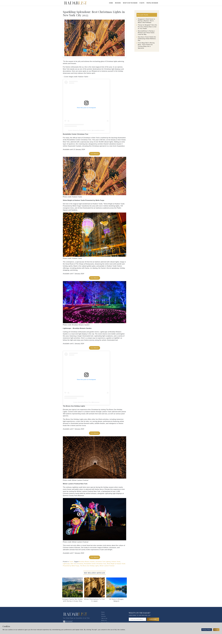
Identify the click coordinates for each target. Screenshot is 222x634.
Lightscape (66, 563)
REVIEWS (118, 3)
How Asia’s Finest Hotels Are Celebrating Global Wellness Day (147, 38)
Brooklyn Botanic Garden (87, 561)
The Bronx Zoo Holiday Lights (89, 565)
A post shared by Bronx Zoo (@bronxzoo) (86, 402)
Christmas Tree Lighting (103, 561)
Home (111, 3)
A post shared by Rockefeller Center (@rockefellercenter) (86, 130)
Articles (103, 616)
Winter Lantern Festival (107, 565)
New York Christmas (77, 563)
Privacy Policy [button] (206, 629)
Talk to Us (104, 618)
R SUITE (142, 3)
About (103, 614)
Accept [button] (216, 629)
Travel (71, 561)
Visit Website (94, 153)
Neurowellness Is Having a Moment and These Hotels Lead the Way (146, 32)
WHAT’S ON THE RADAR (130, 3)
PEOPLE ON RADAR (152, 3)
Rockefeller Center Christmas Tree (95, 563)
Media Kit (104, 620)
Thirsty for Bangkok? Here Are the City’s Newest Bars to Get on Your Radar (147, 26)
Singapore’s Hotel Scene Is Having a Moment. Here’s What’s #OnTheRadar (146, 20)
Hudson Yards (116, 561)
